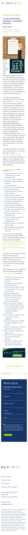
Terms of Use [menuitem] (5, 480)
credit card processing (9, 273)
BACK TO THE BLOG (12, 15)
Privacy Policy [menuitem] (6, 476)
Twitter (6, 27)
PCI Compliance (14, 32)
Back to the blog (14, 366)
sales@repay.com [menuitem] (7, 504)
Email (11, 27)
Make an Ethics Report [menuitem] (9, 487)
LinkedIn (8, 27)
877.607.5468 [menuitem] (5, 502)
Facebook (4, 27)
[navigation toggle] (3, 3)
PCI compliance (16, 101)
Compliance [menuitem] (5, 483)
